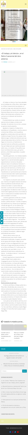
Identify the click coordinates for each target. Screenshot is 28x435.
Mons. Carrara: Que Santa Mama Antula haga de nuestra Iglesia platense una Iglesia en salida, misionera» (14, 24)
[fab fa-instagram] (13, 432)
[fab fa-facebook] (10, 432)
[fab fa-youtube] (18, 432)
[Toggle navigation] (25, 4)
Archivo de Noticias (6, 49)
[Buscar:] (11, 371)
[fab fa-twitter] (15, 432)
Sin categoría (14, 13)
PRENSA (5, 62)
